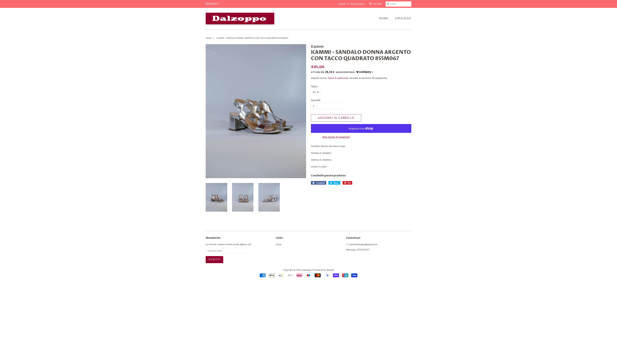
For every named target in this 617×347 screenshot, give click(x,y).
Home (383, 18)
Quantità (315, 100)
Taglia (314, 86)
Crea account (357, 3)
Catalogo (403, 18)
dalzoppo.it (307, 269)
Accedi (342, 3)
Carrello (377, 3)
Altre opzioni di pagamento (336, 136)
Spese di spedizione (338, 78)
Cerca (278, 244)
